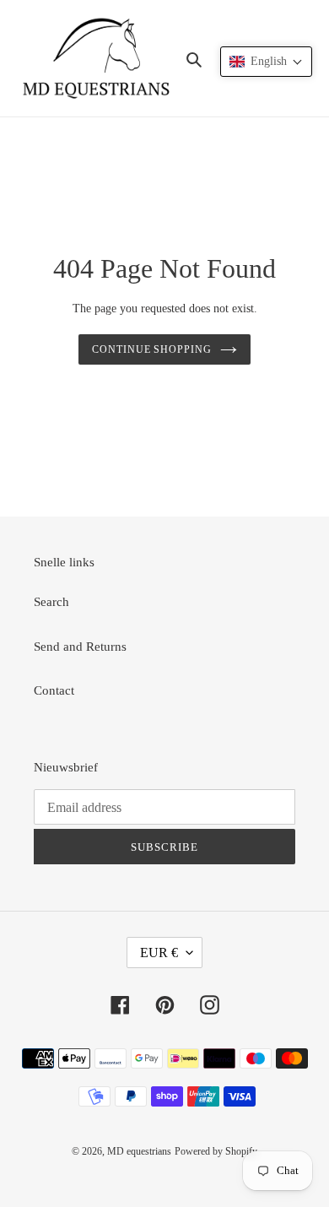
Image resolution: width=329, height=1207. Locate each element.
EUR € (159, 952)
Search (51, 602)
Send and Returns (80, 646)
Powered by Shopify (216, 1151)
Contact (54, 690)
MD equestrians (139, 1151)
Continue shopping (152, 349)
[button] (266, 61)
